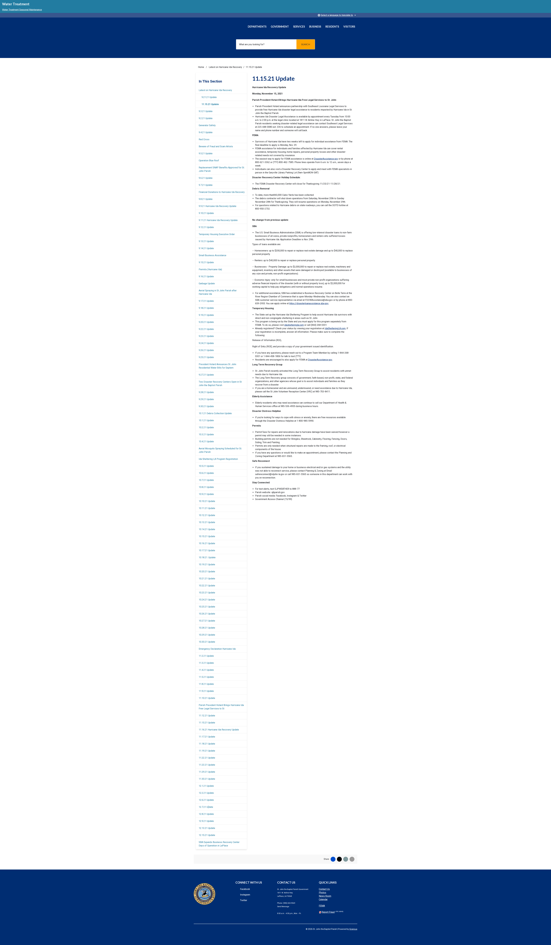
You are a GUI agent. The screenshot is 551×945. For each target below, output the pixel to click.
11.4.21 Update (206, 670)
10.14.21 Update (207, 529)
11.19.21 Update (207, 750)
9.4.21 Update (206, 132)
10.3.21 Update (206, 434)
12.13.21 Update (207, 828)
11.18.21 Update (207, 743)
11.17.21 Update (207, 736)
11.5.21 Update (206, 677)
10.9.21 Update (206, 494)
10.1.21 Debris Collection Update (215, 413)
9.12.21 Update (206, 227)
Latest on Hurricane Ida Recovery (225, 67)
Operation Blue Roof (209, 160)
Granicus (353, 929)
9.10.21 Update (206, 213)
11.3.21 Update (206, 663)
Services (299, 26)
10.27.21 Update (207, 620)
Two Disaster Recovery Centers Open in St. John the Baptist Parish (220, 383)
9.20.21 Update (206, 322)
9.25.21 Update (206, 357)
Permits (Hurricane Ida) (210, 269)
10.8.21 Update (206, 487)
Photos (322, 892)
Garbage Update (207, 283)
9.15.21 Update (206, 262)
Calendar (323, 899)
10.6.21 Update (206, 473)
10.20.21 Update (207, 571)
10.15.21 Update (207, 536)
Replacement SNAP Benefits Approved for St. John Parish (222, 169)
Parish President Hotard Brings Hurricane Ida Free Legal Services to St (221, 707)
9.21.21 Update (209, 97)
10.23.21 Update (207, 592)
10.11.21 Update (207, 508)
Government (280, 26)
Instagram (245, 894)
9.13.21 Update (206, 241)
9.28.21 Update (206, 392)
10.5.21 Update (206, 466)
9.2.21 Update (206, 118)
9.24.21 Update (206, 343)
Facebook (245, 889)
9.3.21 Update (206, 111)
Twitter (243, 900)
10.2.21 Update (206, 427)
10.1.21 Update (206, 420)
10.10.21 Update (207, 501)
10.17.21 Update (207, 550)
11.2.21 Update (206, 656)
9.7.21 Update (206, 185)
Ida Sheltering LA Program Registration (218, 459)
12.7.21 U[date (206, 807)
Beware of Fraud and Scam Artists (216, 146)
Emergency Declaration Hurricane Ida (217, 649)
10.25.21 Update (207, 606)
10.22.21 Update (207, 585)
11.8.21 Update (206, 684)
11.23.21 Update (207, 764)
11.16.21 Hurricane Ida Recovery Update (219, 729)
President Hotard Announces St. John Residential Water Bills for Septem (217, 366)
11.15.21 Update (210, 104)
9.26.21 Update (206, 350)
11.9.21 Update (206, 691)
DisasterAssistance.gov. (320, 359)
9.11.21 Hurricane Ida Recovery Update (218, 220)
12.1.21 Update (206, 786)
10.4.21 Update (206, 441)
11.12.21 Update (207, 715)
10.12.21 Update (207, 515)
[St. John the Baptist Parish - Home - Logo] (212, 28)
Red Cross (204, 139)
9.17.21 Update (206, 301)
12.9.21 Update (206, 821)
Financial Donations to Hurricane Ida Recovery (222, 192)
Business (315, 26)
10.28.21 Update (207, 627)
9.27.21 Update (206, 374)
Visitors (349, 26)
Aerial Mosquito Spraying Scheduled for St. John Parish (220, 450)
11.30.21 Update (207, 779)
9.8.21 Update (206, 199)
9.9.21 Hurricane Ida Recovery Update (217, 206)
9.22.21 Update (206, 329)
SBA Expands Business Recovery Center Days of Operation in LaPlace (219, 844)
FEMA (322, 905)
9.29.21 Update (206, 399)
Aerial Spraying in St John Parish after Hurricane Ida (218, 292)
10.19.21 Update (207, 564)
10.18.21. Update (207, 557)
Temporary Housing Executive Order (217, 234)
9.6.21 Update (206, 178)
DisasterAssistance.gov (326, 158)
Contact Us (324, 889)
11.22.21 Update (207, 757)
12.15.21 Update (207, 835)
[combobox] (336, 15)
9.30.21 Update (206, 406)
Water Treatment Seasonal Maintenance (22, 9)
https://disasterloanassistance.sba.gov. (309, 303)
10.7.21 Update (206, 480)
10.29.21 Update (207, 634)
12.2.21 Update (206, 793)
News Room (325, 896)
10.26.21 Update (207, 613)
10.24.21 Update (207, 599)
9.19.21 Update (206, 315)
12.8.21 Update (206, 814)
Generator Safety (207, 125)
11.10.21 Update (207, 698)
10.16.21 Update (207, 543)
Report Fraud (332, 912)
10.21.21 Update (207, 578)
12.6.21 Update (206, 800)
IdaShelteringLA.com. (335, 328)
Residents (332, 26)
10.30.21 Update (207, 641)
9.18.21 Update (206, 308)
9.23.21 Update (206, 336)
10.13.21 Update (207, 522)
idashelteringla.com (294, 325)
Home (201, 67)
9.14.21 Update (206, 248)
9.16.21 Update (206, 276)
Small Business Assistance (212, 255)
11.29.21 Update (207, 771)
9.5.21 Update (206, 153)
